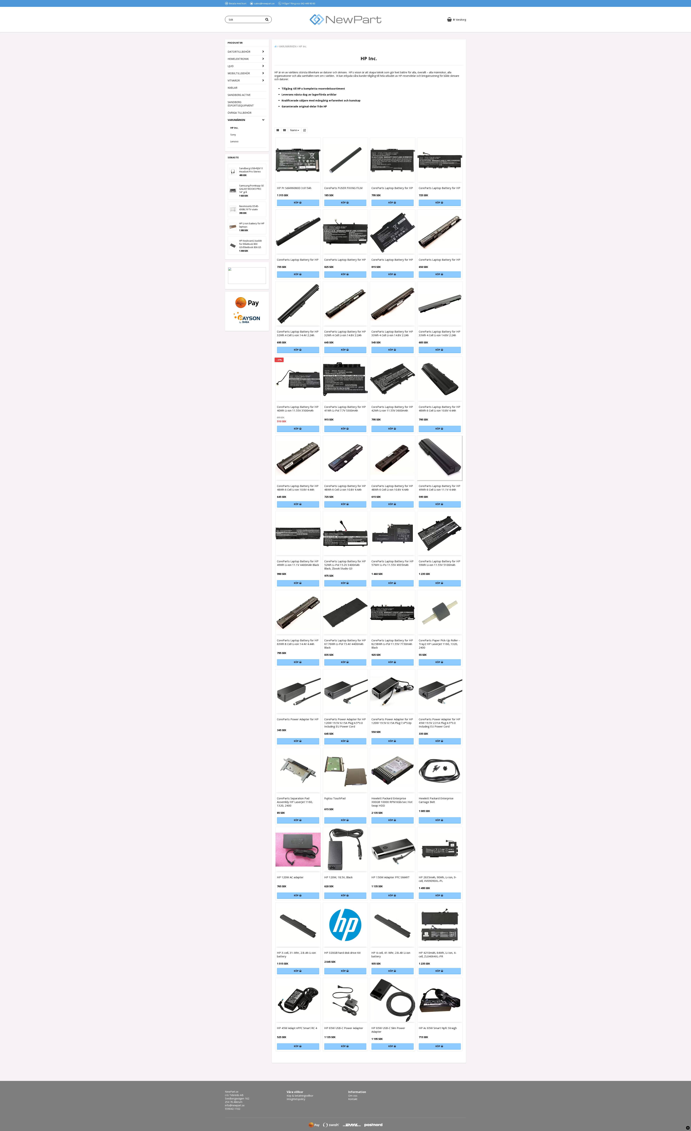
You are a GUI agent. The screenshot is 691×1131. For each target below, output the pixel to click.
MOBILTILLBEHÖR (239, 73)
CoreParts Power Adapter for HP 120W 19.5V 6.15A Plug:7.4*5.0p (392, 721)
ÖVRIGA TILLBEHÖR (239, 112)
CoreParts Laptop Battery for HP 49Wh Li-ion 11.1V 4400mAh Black (298, 563)
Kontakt (352, 1099)
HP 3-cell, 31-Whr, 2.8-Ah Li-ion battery (296, 954)
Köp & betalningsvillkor (300, 1095)
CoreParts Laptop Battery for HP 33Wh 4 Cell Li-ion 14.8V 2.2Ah (392, 333)
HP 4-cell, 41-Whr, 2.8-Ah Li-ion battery (390, 954)
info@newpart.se (235, 1105)
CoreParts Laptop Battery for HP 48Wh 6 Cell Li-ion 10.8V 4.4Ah (439, 408)
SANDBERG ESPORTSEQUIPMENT (241, 103)
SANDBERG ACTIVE (239, 95)
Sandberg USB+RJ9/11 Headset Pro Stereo (251, 170)
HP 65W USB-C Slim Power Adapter (388, 1029)
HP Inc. (234, 127)
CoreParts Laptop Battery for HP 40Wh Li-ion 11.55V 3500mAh (298, 408)
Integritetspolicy (296, 1099)
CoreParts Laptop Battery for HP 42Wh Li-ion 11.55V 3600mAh (392, 408)
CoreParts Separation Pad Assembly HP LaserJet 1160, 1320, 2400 (295, 801)
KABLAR (232, 87)
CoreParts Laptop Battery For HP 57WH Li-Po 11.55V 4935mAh (392, 563)
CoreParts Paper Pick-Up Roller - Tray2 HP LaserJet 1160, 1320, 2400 (439, 643)
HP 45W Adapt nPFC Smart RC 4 (297, 1028)
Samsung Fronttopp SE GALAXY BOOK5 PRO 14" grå (251, 189)
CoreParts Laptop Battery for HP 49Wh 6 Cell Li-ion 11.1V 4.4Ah (439, 487)
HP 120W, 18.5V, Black (338, 877)
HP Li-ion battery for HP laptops (251, 225)
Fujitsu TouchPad (335, 798)
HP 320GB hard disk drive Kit (342, 952)
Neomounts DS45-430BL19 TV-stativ (249, 207)
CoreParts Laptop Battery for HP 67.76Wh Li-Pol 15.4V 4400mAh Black (345, 643)
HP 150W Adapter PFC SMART (390, 877)
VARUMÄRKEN (236, 120)
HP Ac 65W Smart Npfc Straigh (438, 1028)
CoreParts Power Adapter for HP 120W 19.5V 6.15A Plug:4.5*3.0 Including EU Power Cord (345, 722)
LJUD (231, 66)
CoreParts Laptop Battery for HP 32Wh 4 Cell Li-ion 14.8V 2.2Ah (345, 333)
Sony (233, 134)
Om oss (352, 1095)
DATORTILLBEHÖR (239, 51)
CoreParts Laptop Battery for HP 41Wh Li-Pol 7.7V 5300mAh (345, 408)
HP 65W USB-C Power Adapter (343, 1028)
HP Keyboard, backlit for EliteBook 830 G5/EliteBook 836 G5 (250, 244)
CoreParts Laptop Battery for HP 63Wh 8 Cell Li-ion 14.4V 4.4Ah (298, 642)
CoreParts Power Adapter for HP (298, 719)
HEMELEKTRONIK (238, 59)
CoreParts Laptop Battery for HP (392, 188)
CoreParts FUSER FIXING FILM (343, 188)
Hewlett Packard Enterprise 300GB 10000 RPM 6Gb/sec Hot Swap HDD (391, 801)
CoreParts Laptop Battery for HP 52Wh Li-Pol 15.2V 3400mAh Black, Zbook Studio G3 (345, 564)
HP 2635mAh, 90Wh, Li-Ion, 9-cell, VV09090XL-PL (438, 879)
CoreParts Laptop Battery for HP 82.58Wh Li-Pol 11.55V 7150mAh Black (392, 643)
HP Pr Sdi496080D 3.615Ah (294, 188)
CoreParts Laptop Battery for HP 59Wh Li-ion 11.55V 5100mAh (439, 563)
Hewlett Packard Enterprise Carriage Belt (436, 800)
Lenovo (234, 141)
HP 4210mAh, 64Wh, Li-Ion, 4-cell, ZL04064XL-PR (438, 954)
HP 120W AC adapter (290, 877)
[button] (456, 19)
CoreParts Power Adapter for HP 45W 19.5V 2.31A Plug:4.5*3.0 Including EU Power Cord (439, 722)
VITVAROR (234, 80)
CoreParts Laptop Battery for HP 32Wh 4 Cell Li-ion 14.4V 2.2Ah (298, 333)
